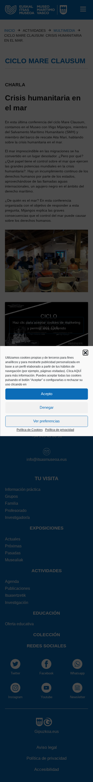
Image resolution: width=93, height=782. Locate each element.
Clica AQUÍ (73, 371)
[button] (85, 352)
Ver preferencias (46, 421)
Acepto (46, 394)
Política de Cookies (30, 430)
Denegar (47, 407)
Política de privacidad (59, 430)
